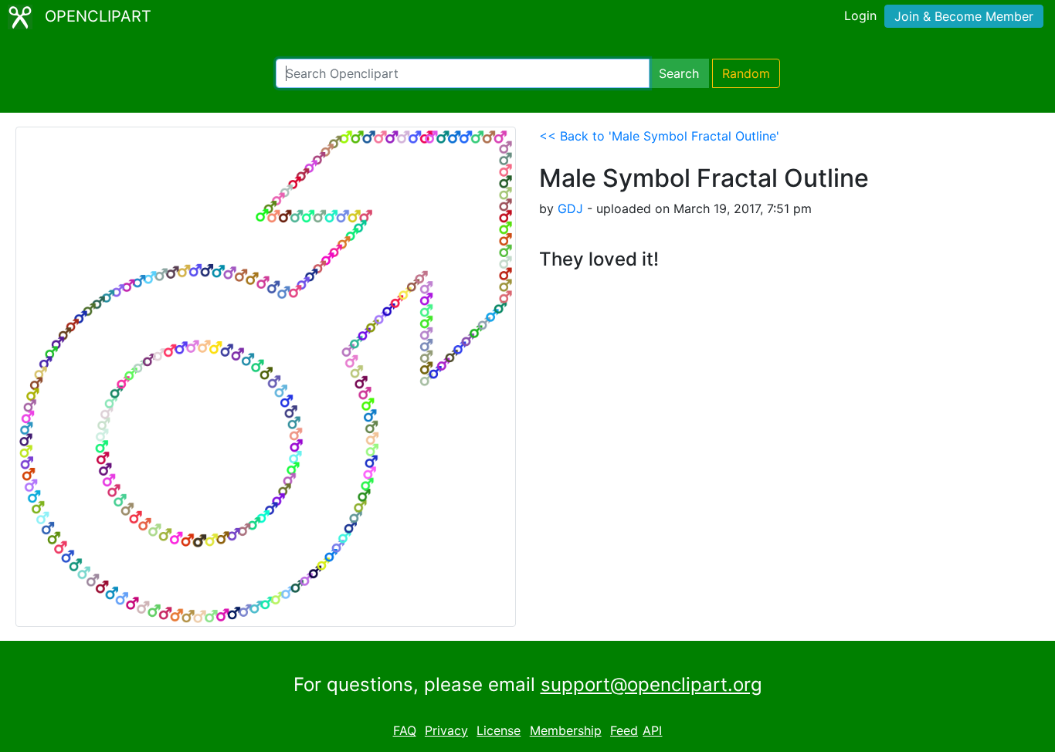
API (652, 730)
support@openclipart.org (651, 684)
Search (679, 73)
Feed (624, 730)
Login (860, 15)
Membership (566, 730)
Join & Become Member (963, 16)
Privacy (446, 730)
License (499, 730)
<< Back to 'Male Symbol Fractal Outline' (659, 136)
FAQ (404, 730)
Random (746, 73)
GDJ (570, 208)
